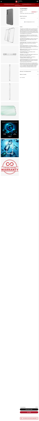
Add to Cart (29, 409)
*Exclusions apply (16, 4)
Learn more (33, 4)
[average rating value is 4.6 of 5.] (34, 12)
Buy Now (29, 412)
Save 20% (22, 5)
